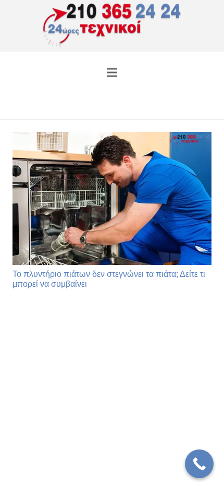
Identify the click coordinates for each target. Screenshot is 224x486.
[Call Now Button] (199, 463)
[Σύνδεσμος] (112, 26)
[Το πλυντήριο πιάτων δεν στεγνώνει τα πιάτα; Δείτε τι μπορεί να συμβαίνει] (112, 198)
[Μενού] (112, 72)
